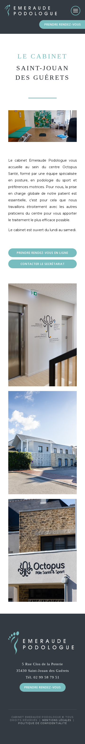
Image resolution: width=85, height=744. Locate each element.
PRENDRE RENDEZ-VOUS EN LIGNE (42, 253)
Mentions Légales (56, 720)
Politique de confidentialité (42, 723)
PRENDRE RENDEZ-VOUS (62, 24)
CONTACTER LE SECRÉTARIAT (43, 264)
